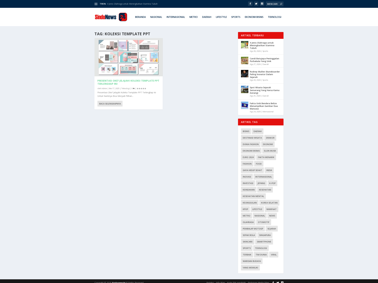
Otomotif (263, 222)
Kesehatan (265, 189)
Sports (235, 17)
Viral (274, 254)
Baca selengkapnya (110, 103)
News (272, 215)
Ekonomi (268, 144)
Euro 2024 (248, 157)
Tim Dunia (261, 254)
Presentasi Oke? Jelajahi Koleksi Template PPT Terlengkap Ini (128, 82)
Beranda (140, 17)
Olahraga (248, 222)
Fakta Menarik (266, 157)
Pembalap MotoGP (253, 228)
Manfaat (272, 209)
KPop (245, 209)
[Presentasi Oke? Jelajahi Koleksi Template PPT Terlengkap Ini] (128, 57)
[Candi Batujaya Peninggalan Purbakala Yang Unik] (244, 60)
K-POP (272, 183)
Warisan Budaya (252, 261)
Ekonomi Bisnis (254, 17)
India (269, 170)
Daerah (206, 17)
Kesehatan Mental (253, 196)
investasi (248, 183)
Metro (193, 17)
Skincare (248, 241)
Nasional (156, 17)
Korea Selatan (269, 202)
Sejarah (271, 228)
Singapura (265, 235)
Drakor (270, 137)
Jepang (261, 183)
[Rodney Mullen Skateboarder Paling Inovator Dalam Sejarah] (244, 73)
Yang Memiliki (250, 267)
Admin (104, 88)
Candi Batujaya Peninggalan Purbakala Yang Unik (264, 60)
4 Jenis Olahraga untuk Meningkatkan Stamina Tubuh (132, 3)
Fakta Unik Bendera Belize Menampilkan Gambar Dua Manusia (264, 106)
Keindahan (249, 189)
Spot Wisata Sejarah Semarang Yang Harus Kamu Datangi (265, 90)
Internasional (176, 17)
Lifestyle (221, 17)
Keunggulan (250, 202)
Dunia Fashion (251, 144)
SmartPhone (264, 241)
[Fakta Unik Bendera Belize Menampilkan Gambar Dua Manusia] (244, 105)
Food (259, 163)
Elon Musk (270, 150)
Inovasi (247, 176)
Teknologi (274, 17)
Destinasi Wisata (252, 137)
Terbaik (247, 254)
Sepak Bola (249, 235)
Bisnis (246, 131)
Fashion (247, 163)
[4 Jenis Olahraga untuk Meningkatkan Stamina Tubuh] (244, 44)
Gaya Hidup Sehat (252, 170)
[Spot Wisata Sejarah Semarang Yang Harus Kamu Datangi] (244, 89)
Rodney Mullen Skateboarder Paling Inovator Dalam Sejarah (265, 74)
